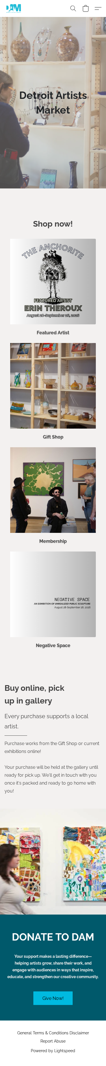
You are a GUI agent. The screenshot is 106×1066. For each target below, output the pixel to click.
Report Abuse (53, 1041)
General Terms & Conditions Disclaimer (53, 1033)
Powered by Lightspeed (53, 1050)
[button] (14, 8)
